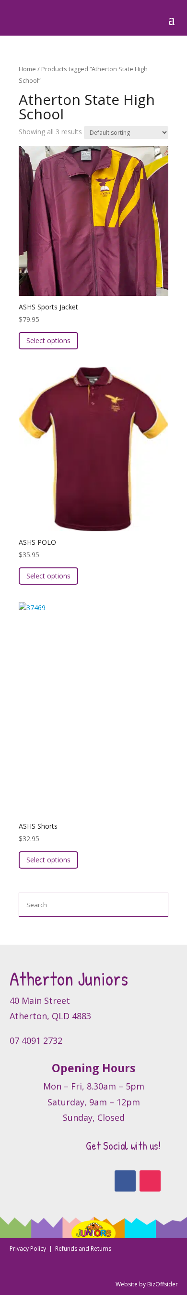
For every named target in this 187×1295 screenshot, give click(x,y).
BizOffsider (162, 1284)
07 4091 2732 (36, 1040)
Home (27, 68)
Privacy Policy (28, 1248)
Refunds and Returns (83, 1248)
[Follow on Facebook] (125, 1181)
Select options (48, 340)
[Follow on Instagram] (150, 1181)
